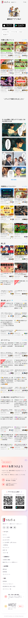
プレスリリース (6, 574)
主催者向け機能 (6, 559)
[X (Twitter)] (4, 527)
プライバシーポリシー (8, 584)
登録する (20, 606)
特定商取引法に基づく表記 (9, 586)
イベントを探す (6, 537)
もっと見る (24, 39)
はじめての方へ (6, 540)
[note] (14, 527)
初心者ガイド (6, 34)
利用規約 (5, 581)
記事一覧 (5, 550)
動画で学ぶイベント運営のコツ (10, 562)
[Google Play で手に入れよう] (20, 507)
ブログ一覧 (5, 552)
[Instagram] (7, 527)
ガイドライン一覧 (7, 589)
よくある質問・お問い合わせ (9, 542)
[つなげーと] (9, 520)
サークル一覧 (14, 31)
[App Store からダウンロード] (8, 507)
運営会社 (5, 569)
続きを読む (14, 179)
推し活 (21, 31)
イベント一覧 (6, 31)
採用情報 (5, 571)
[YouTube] (11, 527)
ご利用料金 (5, 545)
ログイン (5, 534)
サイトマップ (6, 547)
